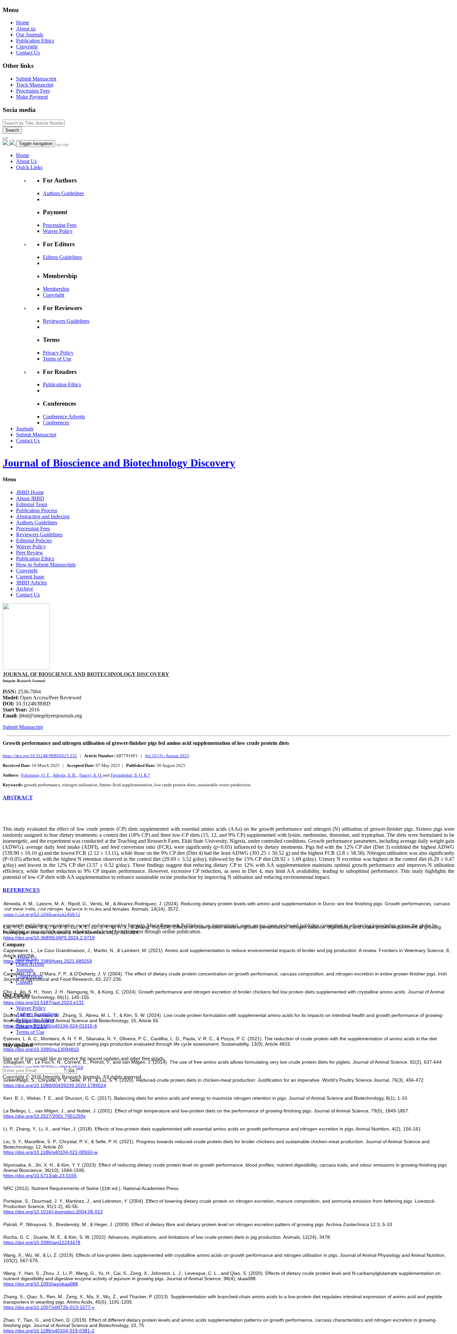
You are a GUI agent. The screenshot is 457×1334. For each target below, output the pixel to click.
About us (25, 28)
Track (34, 85)
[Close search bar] (5, 138)
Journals (24, 970)
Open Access (30, 964)
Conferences (56, 422)
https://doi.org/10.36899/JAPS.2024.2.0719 (49, 937)
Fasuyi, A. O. (91, 775)
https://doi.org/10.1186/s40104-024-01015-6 (50, 1026)
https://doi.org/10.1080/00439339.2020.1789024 (54, 1085)
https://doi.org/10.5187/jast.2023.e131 (43, 1002)
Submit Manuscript (23, 727)
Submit (36, 79)
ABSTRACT (18, 797)
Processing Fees (60, 225)
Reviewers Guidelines (66, 321)
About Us (26, 958)
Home (22, 22)
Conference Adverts (64, 416)
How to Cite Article (23, 811)
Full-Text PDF (19, 817)
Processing (33, 91)
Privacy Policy (58, 353)
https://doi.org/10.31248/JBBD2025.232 (40, 755)
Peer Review (29, 552)
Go (71, 1070)
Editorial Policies (34, 540)
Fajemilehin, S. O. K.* (130, 775)
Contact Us (28, 52)
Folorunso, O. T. (36, 775)
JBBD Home (30, 492)
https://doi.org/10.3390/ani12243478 (41, 1242)
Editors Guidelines (62, 257)
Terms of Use (57, 359)
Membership (56, 289)
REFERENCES (21, 890)
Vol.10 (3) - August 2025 (167, 755)
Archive (24, 588)
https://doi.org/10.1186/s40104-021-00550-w (50, 1152)
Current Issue (30, 576)
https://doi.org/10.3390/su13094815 (41, 1049)
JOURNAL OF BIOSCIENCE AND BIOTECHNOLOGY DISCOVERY (86, 674)
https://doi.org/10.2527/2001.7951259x (44, 1116)
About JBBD (30, 498)
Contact (24, 982)
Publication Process (36, 510)
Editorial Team (31, 504)
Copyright (26, 46)
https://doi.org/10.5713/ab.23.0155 (40, 1175)
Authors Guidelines (63, 193)
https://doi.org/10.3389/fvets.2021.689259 (47, 961)
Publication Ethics (35, 40)
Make (32, 97)
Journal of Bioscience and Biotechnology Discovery (119, 463)
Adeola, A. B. (65, 775)
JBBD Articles (31, 582)
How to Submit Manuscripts (46, 564)
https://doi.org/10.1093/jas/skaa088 (40, 1284)
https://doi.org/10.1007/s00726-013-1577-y (48, 1307)
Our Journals (29, 34)
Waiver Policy (58, 231)
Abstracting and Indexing (43, 516)
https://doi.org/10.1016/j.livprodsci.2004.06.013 (53, 1211)
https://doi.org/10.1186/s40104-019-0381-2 (48, 1330)
